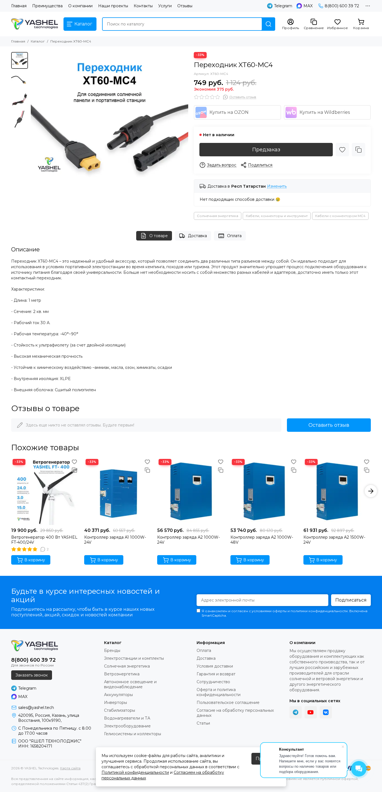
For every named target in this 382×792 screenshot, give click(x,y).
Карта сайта (70, 768)
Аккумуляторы (118, 694)
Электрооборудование (127, 726)
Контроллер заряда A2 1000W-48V (261, 540)
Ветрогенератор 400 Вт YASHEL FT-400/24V (44, 540)
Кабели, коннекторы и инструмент (277, 216)
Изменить (277, 186)
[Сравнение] (358, 149)
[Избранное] (342, 149)
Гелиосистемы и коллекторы (132, 733)
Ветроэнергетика (122, 673)
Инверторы (115, 702)
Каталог (38, 41)
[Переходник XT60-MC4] (109, 130)
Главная (19, 5)
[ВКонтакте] (326, 712)
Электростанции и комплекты (134, 658)
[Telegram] (295, 712)
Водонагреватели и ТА (127, 718)
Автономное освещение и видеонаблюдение (130, 684)
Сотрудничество (213, 681)
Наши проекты (113, 5)
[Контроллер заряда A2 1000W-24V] (191, 491)
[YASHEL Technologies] (34, 24)
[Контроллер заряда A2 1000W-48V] (264, 491)
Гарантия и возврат (216, 673)
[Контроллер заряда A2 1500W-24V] (337, 491)
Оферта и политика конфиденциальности (218, 692)
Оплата (234, 235)
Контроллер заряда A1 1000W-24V (115, 540)
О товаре (158, 235)
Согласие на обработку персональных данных (235, 713)
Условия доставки (215, 666)
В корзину (34, 559)
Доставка (197, 235)
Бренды (112, 650)
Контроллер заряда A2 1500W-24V (334, 540)
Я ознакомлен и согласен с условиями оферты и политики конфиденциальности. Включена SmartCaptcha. (284, 613)
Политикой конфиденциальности (135, 772)
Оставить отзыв (328, 425)
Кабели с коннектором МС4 (340, 216)
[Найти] (268, 24)
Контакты (143, 5)
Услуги (165, 5)
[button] (33, 131)
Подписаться (351, 600)
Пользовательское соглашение (228, 702)
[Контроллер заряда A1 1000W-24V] (118, 491)
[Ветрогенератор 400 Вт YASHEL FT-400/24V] (45, 491)
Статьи (203, 723)
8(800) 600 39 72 (342, 5)
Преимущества (47, 5)
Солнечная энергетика (217, 216)
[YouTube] (311, 712)
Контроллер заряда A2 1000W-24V (188, 540)
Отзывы (184, 5)
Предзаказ (266, 150)
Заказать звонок (31, 675)
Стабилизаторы (119, 710)
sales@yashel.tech (36, 707)
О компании (80, 5)
